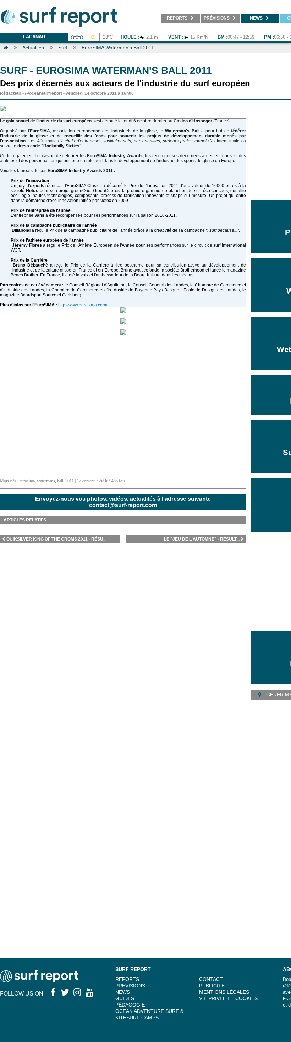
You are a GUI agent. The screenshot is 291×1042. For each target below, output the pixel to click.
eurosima (27, 480)
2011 (69, 480)
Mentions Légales (224, 992)
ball (60, 480)
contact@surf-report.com (123, 505)
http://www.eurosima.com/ (82, 304)
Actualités (33, 47)
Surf (62, 47)
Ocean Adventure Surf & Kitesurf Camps (149, 1014)
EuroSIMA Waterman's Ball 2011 (118, 47)
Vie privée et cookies (228, 998)
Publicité (212, 985)
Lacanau (34, 36)
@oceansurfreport (43, 93)
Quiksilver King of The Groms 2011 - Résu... (56, 539)
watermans (46, 480)
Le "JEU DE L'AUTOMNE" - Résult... (202, 539)
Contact (211, 979)
